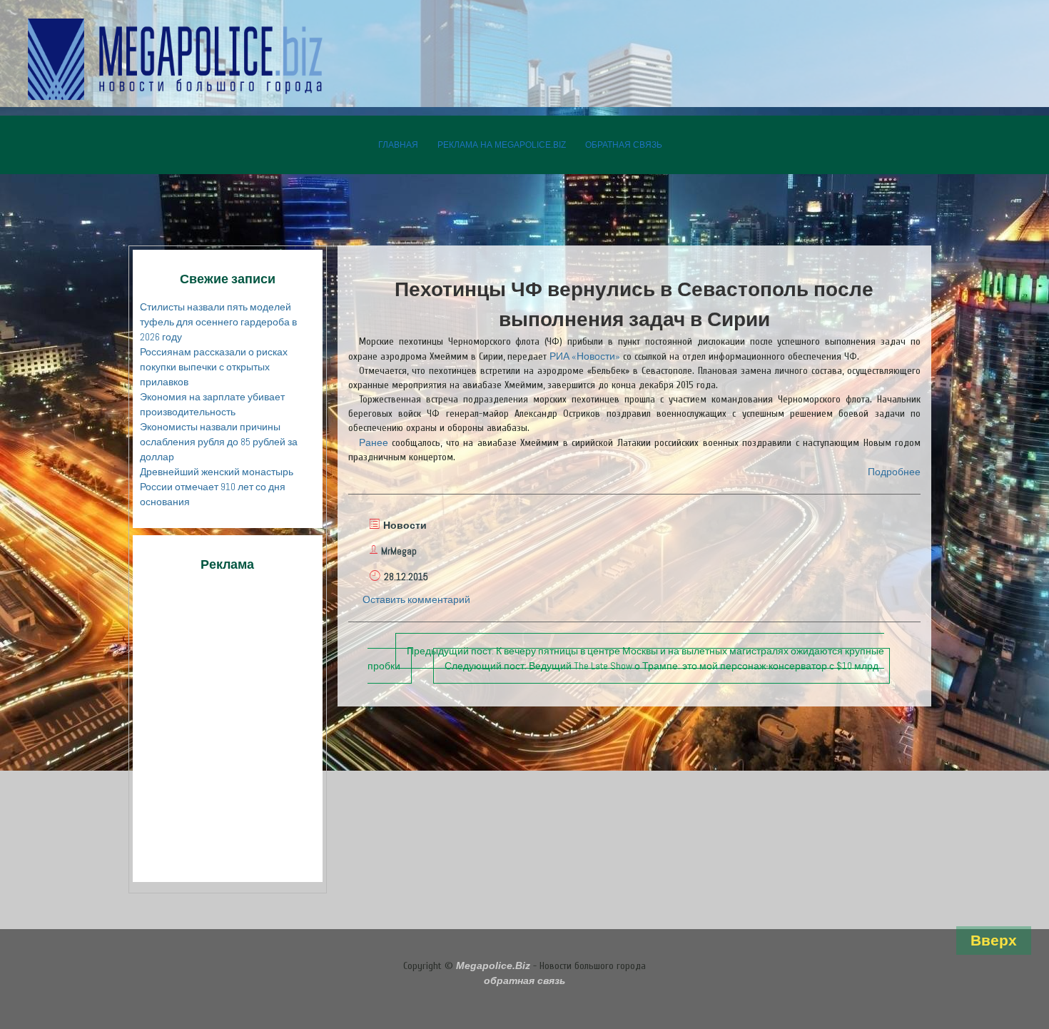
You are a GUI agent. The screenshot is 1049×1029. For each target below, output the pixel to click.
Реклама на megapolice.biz (501, 145)
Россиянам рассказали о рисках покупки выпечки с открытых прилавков (214, 366)
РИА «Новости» (584, 356)
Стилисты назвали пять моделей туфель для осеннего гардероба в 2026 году (218, 321)
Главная (398, 145)
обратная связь (623, 145)
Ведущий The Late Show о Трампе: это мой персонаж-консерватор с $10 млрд (661, 665)
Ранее (373, 442)
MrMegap (399, 550)
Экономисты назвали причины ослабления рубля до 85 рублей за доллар (219, 441)
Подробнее (894, 471)
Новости (405, 525)
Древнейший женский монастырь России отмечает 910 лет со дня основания (216, 486)
